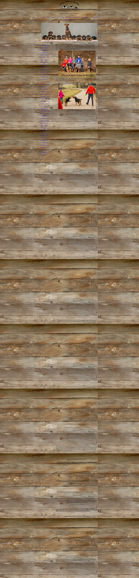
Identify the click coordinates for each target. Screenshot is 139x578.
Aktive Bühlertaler (84, 17)
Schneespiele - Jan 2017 (44, 59)
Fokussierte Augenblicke (67, 19)
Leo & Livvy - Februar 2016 (45, 81)
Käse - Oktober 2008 (44, 140)
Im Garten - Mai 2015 (44, 86)
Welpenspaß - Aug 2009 (44, 130)
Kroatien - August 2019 (44, 47)
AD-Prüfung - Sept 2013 (44, 103)
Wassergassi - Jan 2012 (44, 118)
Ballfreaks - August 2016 (44, 67)
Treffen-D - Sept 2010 (44, 123)
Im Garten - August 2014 (44, 98)
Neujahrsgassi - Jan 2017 (44, 62)
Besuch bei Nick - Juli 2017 (45, 57)
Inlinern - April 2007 (44, 154)
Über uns (48, 17)
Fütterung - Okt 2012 (44, 108)
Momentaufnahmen (76, 17)
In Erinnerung (94, 17)
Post (90, 17)
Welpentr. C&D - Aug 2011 (45, 120)
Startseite (43, 17)
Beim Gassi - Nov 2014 (44, 89)
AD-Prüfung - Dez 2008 (44, 137)
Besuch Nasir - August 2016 (45, 72)
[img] (69, 5)
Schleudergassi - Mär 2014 (45, 101)
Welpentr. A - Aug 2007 (44, 147)
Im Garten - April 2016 (44, 79)
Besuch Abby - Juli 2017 (44, 55)
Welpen (63, 17)
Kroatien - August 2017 (44, 52)
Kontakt (74, 19)
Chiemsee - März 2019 (44, 50)
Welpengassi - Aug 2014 (44, 91)
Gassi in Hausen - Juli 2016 (45, 74)
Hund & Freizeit (68, 17)
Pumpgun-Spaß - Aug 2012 (45, 111)
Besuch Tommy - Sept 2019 (45, 45)
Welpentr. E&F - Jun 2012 (44, 113)
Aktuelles (58, 17)
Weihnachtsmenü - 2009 (44, 128)
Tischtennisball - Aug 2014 (45, 96)
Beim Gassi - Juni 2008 (44, 142)
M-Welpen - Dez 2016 (44, 64)
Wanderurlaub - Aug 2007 (44, 145)
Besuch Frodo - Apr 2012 (44, 115)
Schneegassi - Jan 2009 (44, 135)
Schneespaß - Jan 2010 (44, 125)
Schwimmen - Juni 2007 (44, 152)
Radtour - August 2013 (44, 106)
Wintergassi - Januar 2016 (44, 84)
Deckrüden (53, 17)
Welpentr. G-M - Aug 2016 (45, 69)
